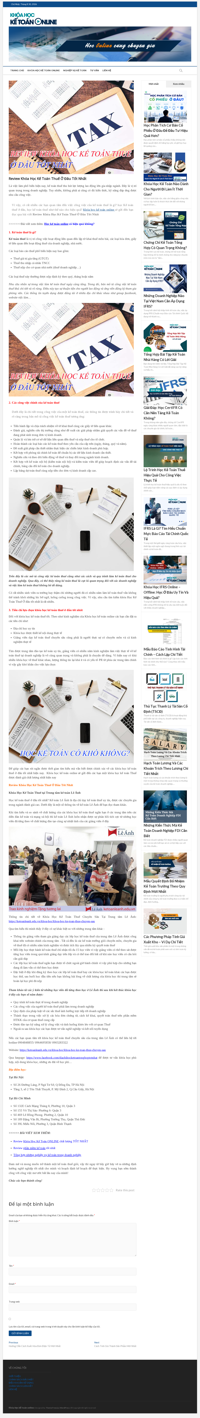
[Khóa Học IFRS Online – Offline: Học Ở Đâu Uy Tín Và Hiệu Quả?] (165, 557)
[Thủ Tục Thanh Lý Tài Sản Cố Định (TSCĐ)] (165, 673)
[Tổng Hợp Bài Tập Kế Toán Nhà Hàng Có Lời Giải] (165, 324)
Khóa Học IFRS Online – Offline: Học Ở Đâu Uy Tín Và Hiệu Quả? (166, 592)
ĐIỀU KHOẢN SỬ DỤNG (21, 1382)
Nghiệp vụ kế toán (74, 70)
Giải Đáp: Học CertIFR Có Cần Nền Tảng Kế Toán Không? (163, 412)
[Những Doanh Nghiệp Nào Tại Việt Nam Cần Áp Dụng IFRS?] (165, 266)
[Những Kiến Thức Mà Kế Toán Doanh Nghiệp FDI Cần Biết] (165, 792)
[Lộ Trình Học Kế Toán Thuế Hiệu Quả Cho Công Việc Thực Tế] (165, 436)
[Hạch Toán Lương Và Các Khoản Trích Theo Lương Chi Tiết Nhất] (165, 730)
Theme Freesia (52, 1408)
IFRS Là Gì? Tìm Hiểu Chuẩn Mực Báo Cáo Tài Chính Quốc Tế (166, 533)
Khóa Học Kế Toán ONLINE (41, 1141)
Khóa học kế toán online (99, 209)
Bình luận (14, 1221)
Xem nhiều (178, 83)
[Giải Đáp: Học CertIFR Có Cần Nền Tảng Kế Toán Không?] (165, 378)
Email (12, 1283)
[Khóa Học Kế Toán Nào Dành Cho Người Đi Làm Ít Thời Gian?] (165, 154)
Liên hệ (106, 70)
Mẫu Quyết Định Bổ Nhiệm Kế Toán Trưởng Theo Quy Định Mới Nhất (164, 886)
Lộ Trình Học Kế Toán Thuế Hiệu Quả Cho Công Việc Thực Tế (164, 475)
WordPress (65, 1408)
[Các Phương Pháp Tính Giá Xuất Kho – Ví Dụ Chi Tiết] (165, 910)
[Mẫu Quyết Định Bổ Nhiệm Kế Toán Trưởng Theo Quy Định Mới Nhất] (165, 854)
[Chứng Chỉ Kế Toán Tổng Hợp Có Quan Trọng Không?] (165, 212)
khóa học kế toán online (44, 70)
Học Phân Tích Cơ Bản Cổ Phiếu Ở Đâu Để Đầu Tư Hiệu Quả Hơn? (166, 130)
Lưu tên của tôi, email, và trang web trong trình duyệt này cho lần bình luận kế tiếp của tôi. (54, 1326)
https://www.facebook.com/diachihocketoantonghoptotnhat (61, 1057)
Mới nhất (154, 83)
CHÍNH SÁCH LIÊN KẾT (21, 1386)
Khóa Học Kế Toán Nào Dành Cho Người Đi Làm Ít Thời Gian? (166, 189)
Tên (11, 1265)
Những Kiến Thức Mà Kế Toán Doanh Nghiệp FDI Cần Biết (165, 830)
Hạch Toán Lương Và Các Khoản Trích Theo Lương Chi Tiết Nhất (166, 768)
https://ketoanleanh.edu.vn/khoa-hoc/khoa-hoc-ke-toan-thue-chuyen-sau (52, 921)
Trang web (14, 1301)
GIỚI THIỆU (15, 1376)
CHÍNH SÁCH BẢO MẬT (21, 1379)
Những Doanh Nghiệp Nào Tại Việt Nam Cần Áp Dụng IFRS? (164, 301)
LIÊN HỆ (13, 1389)
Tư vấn (94, 70)
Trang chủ (17, 70)
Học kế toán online (56, 224)
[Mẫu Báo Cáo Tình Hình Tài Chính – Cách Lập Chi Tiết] (165, 616)
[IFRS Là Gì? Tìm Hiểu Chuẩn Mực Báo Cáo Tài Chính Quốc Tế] (165, 498)
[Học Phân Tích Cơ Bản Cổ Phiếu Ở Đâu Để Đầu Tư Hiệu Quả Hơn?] (165, 92)
